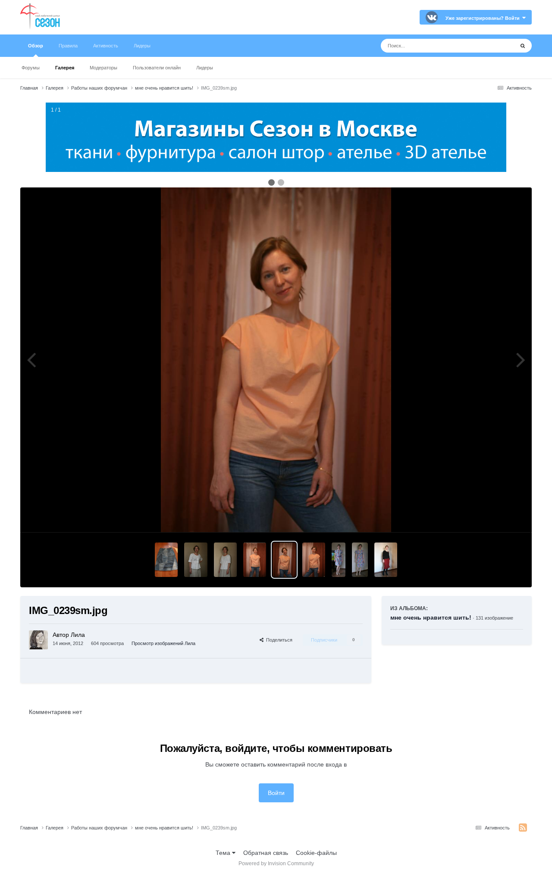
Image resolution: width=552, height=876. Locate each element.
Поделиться (277, 639)
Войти (276, 792)
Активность (105, 45)
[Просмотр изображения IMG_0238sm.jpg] (313, 559)
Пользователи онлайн (157, 67)
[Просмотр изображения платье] (338, 559)
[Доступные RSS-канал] (523, 828)
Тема (224, 852)
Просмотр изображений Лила (163, 643)
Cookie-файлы (316, 852)
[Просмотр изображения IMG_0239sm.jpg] (284, 559)
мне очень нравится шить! (430, 617)
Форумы (31, 67)
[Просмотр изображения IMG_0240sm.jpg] (254, 559)
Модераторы (103, 67)
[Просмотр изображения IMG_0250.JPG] (195, 559)
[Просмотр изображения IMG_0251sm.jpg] (166, 559)
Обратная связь (265, 852)
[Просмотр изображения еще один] (385, 559)
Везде (494, 46)
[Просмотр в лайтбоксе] (276, 359)
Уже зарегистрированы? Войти (483, 18)
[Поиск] (523, 46)
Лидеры (204, 67)
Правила (68, 45)
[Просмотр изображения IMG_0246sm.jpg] (225, 559)
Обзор (35, 45)
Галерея (64, 67)
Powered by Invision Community (276, 863)
